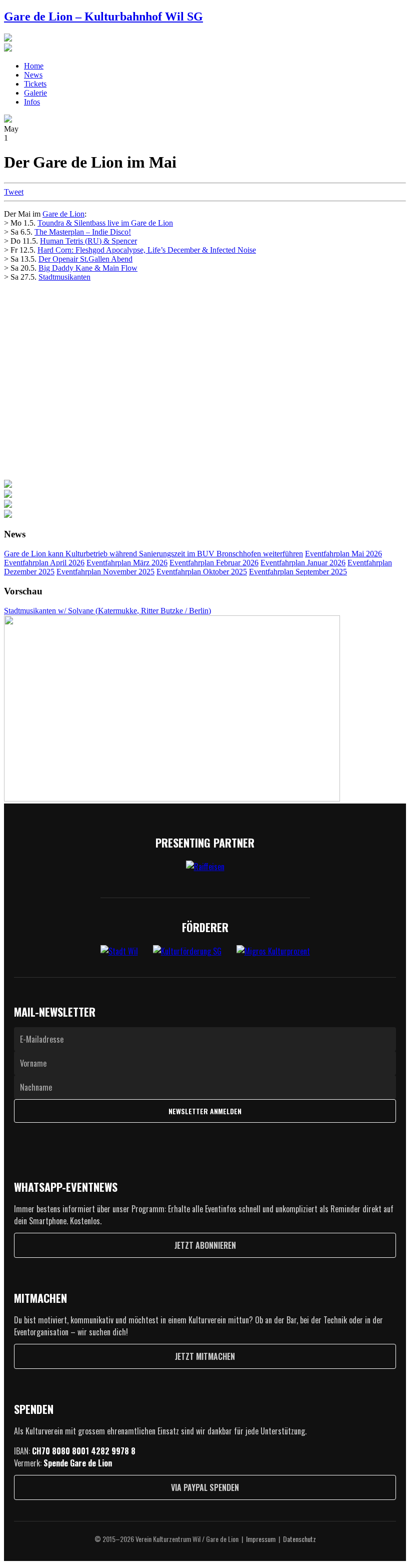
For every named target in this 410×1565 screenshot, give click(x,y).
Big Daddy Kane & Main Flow (88, 268)
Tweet (14, 192)
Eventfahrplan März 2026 (127, 562)
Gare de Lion (63, 214)
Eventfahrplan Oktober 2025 (201, 571)
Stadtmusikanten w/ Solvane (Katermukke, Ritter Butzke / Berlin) (107, 610)
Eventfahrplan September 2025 (298, 571)
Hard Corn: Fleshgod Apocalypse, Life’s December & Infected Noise (147, 250)
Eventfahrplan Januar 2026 (303, 562)
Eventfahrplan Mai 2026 (343, 553)
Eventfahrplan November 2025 (105, 571)
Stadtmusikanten (64, 277)
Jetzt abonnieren (205, 1245)
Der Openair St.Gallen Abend (85, 259)
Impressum (261, 1538)
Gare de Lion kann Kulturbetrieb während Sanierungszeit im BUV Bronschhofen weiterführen (153, 553)
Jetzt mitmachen (205, 1356)
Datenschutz (299, 1538)
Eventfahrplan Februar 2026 (214, 562)
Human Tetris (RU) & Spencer (88, 241)
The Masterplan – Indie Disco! (82, 232)
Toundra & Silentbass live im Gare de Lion (105, 223)
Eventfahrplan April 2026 (44, 562)
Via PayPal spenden (205, 1487)
